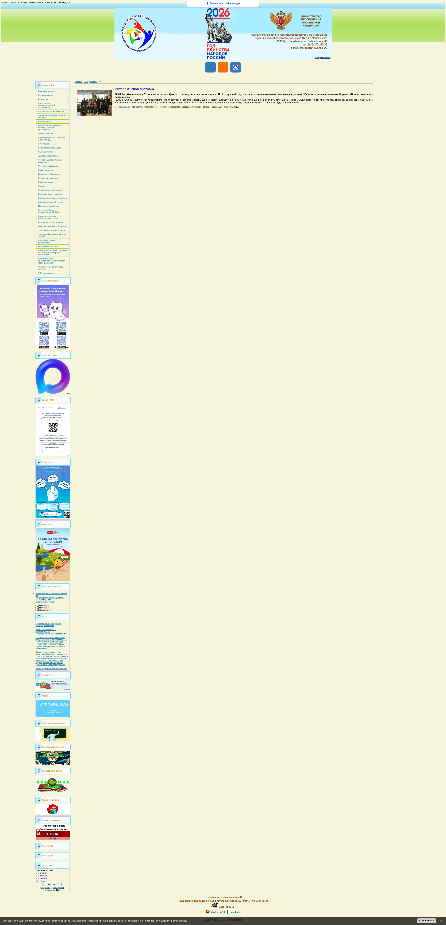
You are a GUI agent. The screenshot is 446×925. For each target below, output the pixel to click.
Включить (48, 2)
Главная (78, 82)
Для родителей (44, 610)
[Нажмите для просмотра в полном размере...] (94, 114)
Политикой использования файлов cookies (165, 921)
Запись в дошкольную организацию (51, 669)
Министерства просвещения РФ (50, 598)
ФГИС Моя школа (43, 600)
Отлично (43, 873)
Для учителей (43, 606)
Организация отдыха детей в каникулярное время (48, 624)
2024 (86, 82)
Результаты (45, 888)
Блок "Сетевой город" (45, 602)
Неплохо (43, 878)
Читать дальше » (124, 107)
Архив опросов (57, 888)
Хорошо (43, 876)
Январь (93, 82)
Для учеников (43, 608)
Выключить (38, 2)
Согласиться (426, 920)
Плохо (42, 881)
